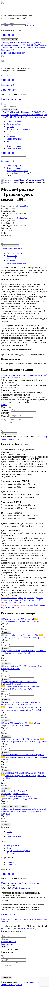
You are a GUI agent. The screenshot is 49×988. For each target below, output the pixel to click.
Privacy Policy (7, 928)
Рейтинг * (5, 413)
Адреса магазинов (30, 883)
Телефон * (6, 410)
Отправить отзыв (9, 434)
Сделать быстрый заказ (12, 248)
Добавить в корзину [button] (10, 246)
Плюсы (4, 416)
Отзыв (4, 431)
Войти (4, 404)
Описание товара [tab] (15, 253)
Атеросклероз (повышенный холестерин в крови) (24, 375)
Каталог (5, 75)
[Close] (2, 955)
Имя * (4, 407)
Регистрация (7, 944)
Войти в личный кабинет (13, 53)
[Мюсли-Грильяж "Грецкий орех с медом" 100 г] (24, 180)
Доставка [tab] (11, 260)
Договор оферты (8, 914)
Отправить (6, 977)
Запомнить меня (11, 949)
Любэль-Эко (22, 206)
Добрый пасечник (21, 888)
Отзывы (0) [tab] (12, 258)
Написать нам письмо (11, 883)
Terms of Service (25, 928)
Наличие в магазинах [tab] (16, 263)
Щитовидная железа (10, 377)
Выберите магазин (9, 40)
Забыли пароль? (8, 941)
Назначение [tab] (12, 255)
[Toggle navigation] (2, 102)
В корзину (6, 632)
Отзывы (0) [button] (6, 230)
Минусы (5, 419)
